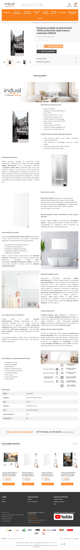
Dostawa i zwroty (41, 58)
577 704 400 (33, 518)
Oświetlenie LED (36, 12)
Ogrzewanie (6, 12)
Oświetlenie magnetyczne (27, 12)
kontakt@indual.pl (36, 522)
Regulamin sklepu (58, 499)
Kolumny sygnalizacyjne (16, 12)
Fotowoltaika (62, 12)
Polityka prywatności (59, 501)
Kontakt (40, 18)
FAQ (55, 504)
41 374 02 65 (33, 516)
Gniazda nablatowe (45, 12)
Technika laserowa (53, 12)
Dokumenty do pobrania (43, 61)
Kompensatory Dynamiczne (72, 12)
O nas (3, 499)
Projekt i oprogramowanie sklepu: (69, 538)
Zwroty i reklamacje (33, 501)
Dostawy (30, 499)
